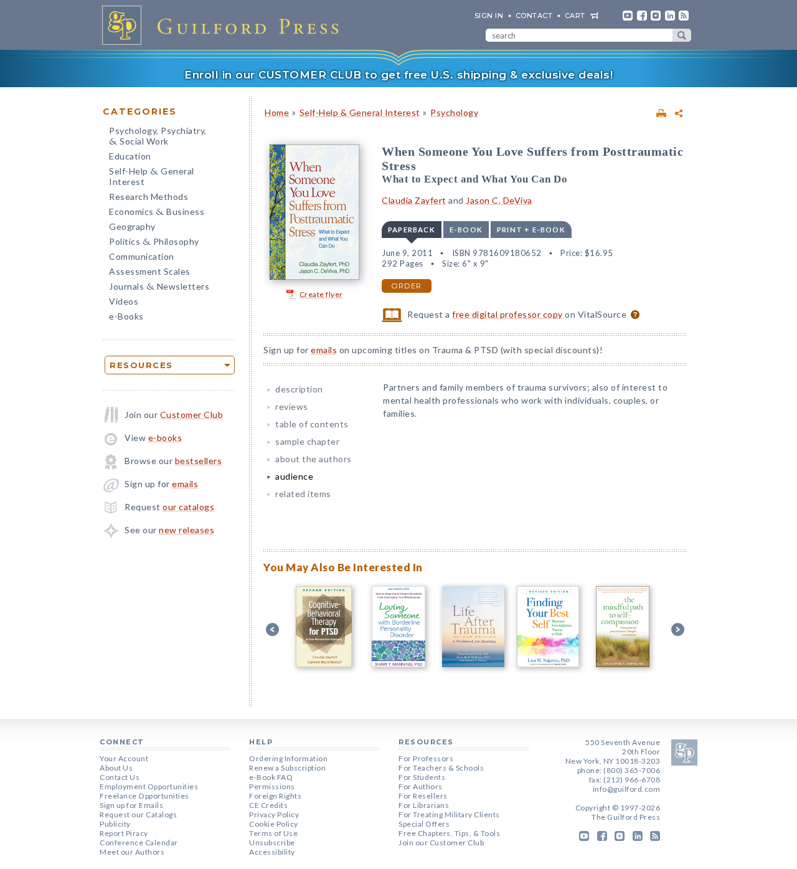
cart (575, 15)
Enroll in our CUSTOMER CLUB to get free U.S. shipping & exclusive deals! (398, 75)
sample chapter (307, 441)
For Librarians (423, 805)
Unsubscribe (272, 842)
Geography (132, 226)
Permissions (272, 786)
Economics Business (156, 212)
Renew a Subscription (287, 767)
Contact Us (119, 777)
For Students (421, 777)
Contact (534, 15)
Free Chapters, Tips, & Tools (449, 833)
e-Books (126, 316)
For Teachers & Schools (441, 767)
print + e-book (531, 230)
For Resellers (423, 795)
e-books (165, 437)
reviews (291, 406)
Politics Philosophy (154, 242)
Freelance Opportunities (144, 795)
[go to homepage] (224, 25)
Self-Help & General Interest (359, 112)
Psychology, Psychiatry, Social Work (158, 137)
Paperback (411, 230)
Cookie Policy (273, 824)
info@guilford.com (627, 789)
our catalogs (188, 506)
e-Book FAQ (271, 777)
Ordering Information (288, 758)
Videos (123, 301)
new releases (186, 530)
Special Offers (424, 824)
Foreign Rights (275, 795)
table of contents (312, 424)
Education (130, 156)
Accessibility (272, 852)
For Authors (420, 786)
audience (294, 476)
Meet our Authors (132, 852)
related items (303, 493)
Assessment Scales (150, 271)
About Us (116, 767)
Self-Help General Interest (151, 176)
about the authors (313, 458)
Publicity (115, 824)
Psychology (454, 112)
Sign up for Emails (131, 805)
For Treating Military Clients (449, 814)
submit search (681, 35)
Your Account (124, 758)
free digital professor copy (507, 314)
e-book (466, 230)
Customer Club (192, 414)
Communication (141, 256)
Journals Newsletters (159, 287)
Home (277, 112)
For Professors (425, 758)
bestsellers (198, 460)
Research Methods (148, 196)
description (299, 389)
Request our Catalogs (138, 814)
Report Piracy (124, 833)
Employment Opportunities (149, 786)
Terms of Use (273, 833)
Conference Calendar (139, 842)
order (407, 286)
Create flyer (321, 294)
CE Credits (268, 805)
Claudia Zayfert (414, 200)
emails (185, 483)
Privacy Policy (274, 814)
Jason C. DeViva (499, 200)
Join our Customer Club (441, 842)
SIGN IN (489, 15)
